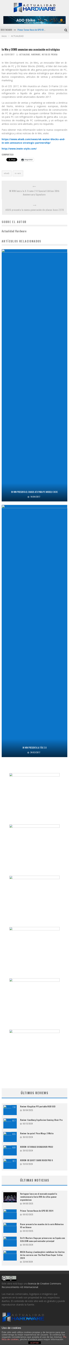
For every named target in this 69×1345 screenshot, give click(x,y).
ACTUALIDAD (24, 54)
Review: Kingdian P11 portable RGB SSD (37, 1106)
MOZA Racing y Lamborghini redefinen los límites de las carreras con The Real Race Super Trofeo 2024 (42, 1254)
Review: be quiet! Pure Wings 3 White (36, 1133)
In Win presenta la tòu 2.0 (35, 747)
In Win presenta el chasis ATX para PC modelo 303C (34, 492)
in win (18, 173)
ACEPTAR (34, 1343)
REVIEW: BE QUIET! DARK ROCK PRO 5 (36, 1160)
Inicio (4, 36)
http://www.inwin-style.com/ (19, 148)
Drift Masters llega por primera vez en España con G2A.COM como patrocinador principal (42, 1239)
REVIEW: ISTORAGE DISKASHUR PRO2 (36, 1146)
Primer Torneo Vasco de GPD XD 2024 (33, 29)
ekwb (7, 173)
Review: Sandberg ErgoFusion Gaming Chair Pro (41, 1119)
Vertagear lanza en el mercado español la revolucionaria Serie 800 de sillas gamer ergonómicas (38, 1196)
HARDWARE (36, 54)
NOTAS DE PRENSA (49, 54)
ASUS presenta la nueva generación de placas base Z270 (35, 209)
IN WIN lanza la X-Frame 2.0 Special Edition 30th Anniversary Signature (34, 192)
